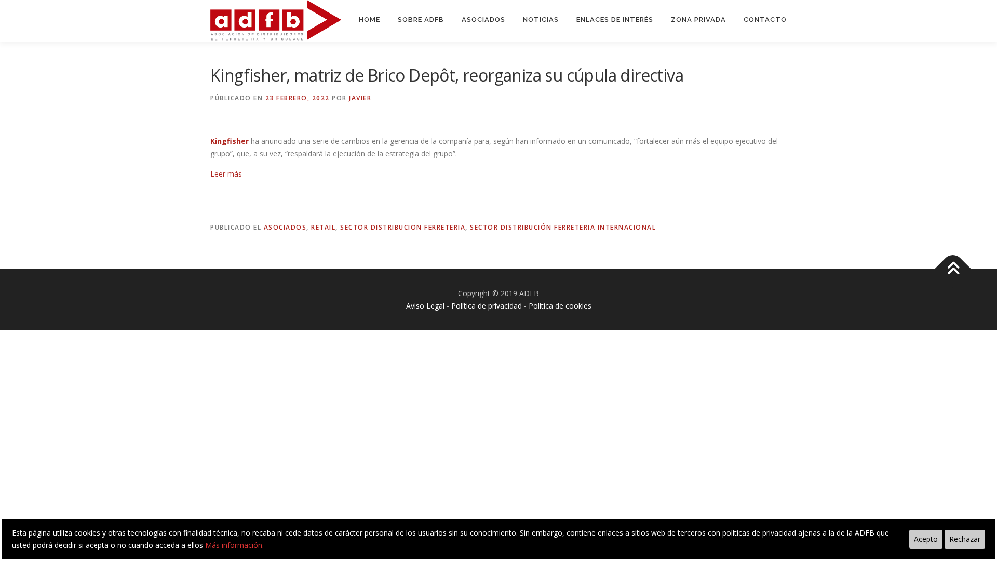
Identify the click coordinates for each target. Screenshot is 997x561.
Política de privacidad (486, 306)
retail (323, 227)
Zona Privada (698, 19)
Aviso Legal (425, 306)
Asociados (483, 19)
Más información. (234, 545)
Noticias (541, 19)
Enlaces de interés (614, 19)
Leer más (226, 174)
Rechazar (964, 539)
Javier (360, 98)
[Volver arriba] (953, 269)
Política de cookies (560, 306)
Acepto (926, 539)
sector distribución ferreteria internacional (563, 227)
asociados (285, 227)
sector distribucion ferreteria (402, 227)
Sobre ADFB (421, 19)
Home (369, 19)
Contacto (765, 19)
